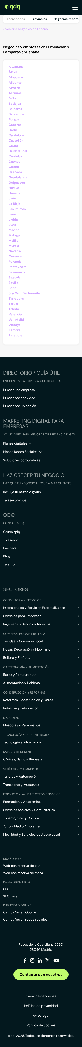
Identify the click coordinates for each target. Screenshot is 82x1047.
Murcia (14, 246)
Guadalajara (18, 177)
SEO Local (11, 896)
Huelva (14, 188)
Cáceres (15, 125)
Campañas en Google (19, 912)
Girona (14, 167)
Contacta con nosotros (41, 974)
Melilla (14, 240)
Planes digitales (15, 443)
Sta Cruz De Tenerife (24, 293)
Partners (9, 548)
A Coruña (16, 67)
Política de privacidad (41, 1006)
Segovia (15, 277)
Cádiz (13, 130)
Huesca (14, 193)
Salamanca (17, 272)
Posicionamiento (16, 882)
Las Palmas (17, 209)
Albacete (16, 77)
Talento (9, 564)
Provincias (39, 19)
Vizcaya (15, 325)
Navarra (15, 251)
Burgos (14, 119)
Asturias (15, 93)
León (12, 214)
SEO (6, 889)
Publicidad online (17, 905)
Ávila (12, 98)
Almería (15, 88)
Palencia (15, 262)
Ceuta (13, 146)
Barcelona (16, 114)
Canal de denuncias (41, 996)
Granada (15, 172)
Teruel (13, 304)
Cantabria (16, 135)
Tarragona (16, 298)
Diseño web (12, 859)
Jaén (12, 198)
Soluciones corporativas (21, 460)
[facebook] (25, 961)
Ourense (15, 256)
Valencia (15, 314)
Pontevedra (17, 267)
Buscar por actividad (19, 398)
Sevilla (14, 283)
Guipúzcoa (17, 183)
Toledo (14, 309)
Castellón (16, 140)
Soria (12, 288)
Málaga (14, 235)
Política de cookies (41, 1025)
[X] (47, 961)
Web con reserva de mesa (23, 873)
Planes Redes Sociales (20, 452)
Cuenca (14, 161)
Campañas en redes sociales (25, 919)
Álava (13, 72)
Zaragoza (16, 335)
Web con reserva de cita (22, 866)
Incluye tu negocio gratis (22, 492)
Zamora (14, 330)
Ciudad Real (18, 151)
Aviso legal (41, 1015)
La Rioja (14, 204)
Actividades (15, 19)
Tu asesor (10, 540)
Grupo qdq (11, 532)
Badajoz (15, 104)
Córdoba (15, 156)
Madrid (14, 230)
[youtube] (56, 962)
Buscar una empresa (19, 390)
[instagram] (32, 961)
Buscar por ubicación (19, 406)
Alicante (15, 82)
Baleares (15, 109)
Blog (6, 556)
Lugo (12, 225)
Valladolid (16, 319)
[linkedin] (40, 961)
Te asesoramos (14, 500)
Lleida (13, 219)
